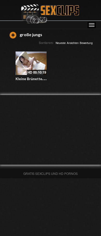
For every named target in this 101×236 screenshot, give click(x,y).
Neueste (61, 43)
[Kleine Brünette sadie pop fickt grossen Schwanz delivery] (31, 63)
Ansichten (73, 43)
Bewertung (86, 43)
